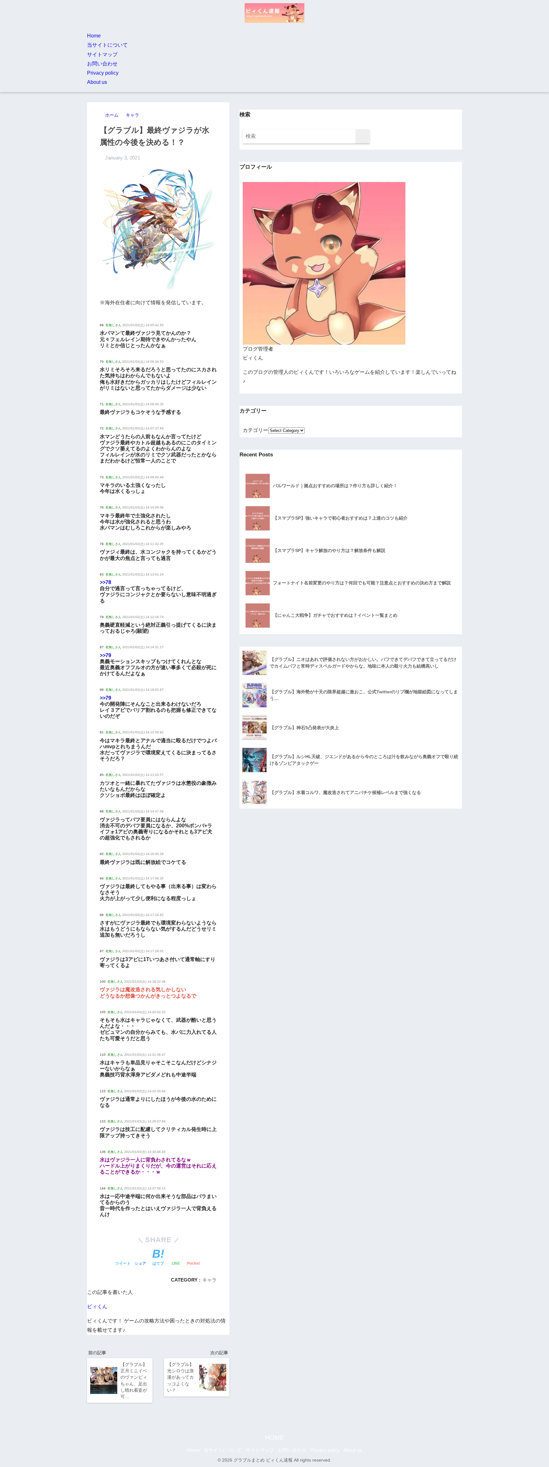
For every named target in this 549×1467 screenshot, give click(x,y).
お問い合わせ (102, 63)
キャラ (209, 1279)
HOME (274, 1437)
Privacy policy (103, 73)
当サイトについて (107, 45)
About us (97, 82)
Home (94, 35)
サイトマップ (102, 54)
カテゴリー (255, 430)
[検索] (363, 136)
